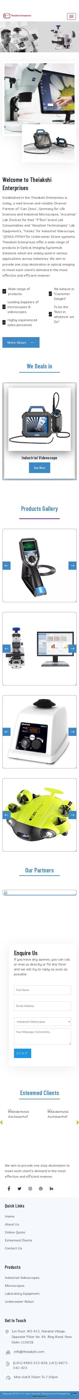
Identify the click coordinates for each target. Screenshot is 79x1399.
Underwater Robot (19, 1301)
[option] (19, 1124)
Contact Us (13, 1248)
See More (39, 468)
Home (9, 1216)
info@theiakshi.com (29, 1352)
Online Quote (15, 1232)
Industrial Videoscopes (22, 1278)
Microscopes (15, 1286)
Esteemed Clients (18, 1240)
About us (12, 1224)
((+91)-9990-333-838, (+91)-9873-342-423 (41, 1365)
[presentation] (6, 566)
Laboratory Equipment (22, 1293)
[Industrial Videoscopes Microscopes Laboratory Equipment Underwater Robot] (42, 1021)
